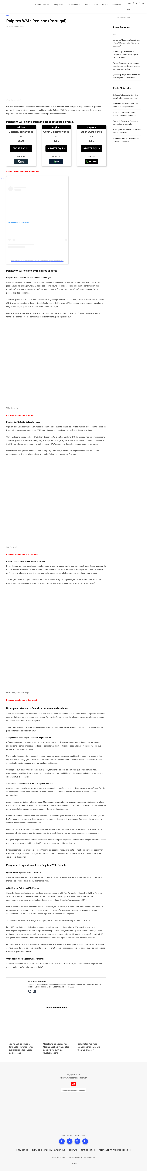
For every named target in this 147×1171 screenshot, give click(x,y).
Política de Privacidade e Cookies (115, 1150)
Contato (73, 1150)
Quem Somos (22, 1150)
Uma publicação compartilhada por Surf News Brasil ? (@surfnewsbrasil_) (37, 261)
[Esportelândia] (17, 6)
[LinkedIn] (85, 1141)
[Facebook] (62, 1141)
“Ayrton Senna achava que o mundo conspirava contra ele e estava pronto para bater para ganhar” (126, 66)
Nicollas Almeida (37, 981)
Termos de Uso (88, 1150)
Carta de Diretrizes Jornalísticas (48, 1150)
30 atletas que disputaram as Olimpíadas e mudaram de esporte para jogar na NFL (125, 54)
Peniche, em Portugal (66, 107)
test (114, 34)
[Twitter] (69, 1141)
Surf (8, 16)
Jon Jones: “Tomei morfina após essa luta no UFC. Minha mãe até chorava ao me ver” (126, 43)
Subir (74, 1164)
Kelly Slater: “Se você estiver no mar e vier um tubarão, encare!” (89, 1047)
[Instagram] (77, 1141)
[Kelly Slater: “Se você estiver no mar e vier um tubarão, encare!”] (90, 1029)
